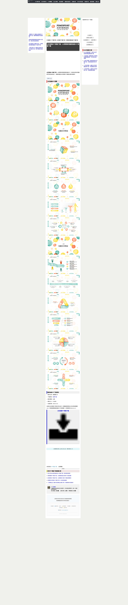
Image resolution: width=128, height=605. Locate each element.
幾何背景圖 (92, 1)
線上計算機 (56, 1)
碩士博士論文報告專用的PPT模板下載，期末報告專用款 (59, 473)
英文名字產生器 (80, 1)
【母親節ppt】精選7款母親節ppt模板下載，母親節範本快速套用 (60, 482)
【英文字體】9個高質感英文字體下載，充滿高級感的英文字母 (90, 62)
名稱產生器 (74, 1)
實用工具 (97, 1)
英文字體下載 (44, 1)
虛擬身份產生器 (67, 1)
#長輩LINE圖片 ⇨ (90, 37)
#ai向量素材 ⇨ (86, 40)
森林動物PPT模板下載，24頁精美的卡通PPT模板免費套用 (59, 478)
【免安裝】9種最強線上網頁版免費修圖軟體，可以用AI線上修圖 (90, 57)
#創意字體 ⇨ (93, 40)
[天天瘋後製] (30, 0)
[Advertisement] (64, 11)
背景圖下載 (87, 1)
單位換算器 (61, 1)
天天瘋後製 (54, 486)
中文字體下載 (37, 1)
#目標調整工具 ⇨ (90, 44)
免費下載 (55, 396)
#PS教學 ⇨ (90, 35)
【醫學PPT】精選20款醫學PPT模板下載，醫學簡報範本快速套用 (36, 35)
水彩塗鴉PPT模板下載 (63, 410)
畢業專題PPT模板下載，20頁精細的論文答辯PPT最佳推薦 (59, 475)
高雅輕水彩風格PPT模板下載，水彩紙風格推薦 (57, 480)
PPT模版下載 (54, 466)
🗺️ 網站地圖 (61, 507)
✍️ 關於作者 (65, 507)
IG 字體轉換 (50, 1)
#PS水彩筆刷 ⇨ (90, 42)
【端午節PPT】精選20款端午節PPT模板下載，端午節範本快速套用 (36, 49)
